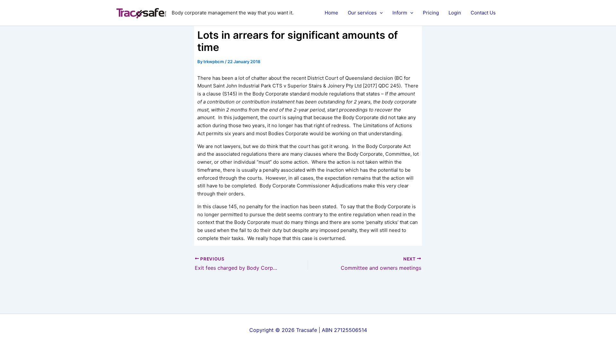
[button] (380, 13)
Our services (362, 13)
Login (455, 13)
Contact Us (483, 13)
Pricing (431, 13)
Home (331, 13)
